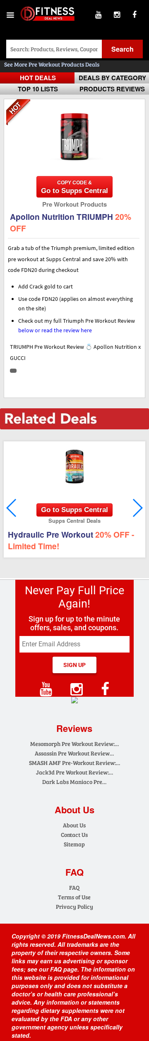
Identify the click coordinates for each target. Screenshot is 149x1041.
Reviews (74, 728)
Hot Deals (38, 77)
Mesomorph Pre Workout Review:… (74, 744)
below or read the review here (55, 330)
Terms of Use (74, 897)
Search (122, 49)
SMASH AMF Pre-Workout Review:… (74, 763)
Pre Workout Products (57, 64)
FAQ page (63, 969)
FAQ (74, 887)
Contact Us (74, 835)
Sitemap (74, 844)
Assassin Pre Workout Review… (74, 753)
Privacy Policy (74, 906)
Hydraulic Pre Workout (71, 540)
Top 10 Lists (38, 88)
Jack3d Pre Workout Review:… (74, 772)
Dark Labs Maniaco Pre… (74, 782)
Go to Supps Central (74, 187)
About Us (74, 825)
